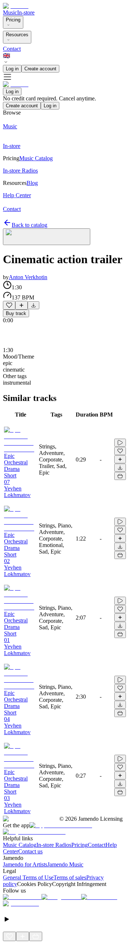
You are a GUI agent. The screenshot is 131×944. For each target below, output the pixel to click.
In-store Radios (53, 845)
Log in (12, 68)
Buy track (16, 313)
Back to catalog (29, 225)
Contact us (30, 851)
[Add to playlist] (21, 305)
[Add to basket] (120, 476)
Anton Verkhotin (28, 277)
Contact (12, 49)
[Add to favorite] (9, 305)
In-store (26, 12)
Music (10, 12)
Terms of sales (69, 877)
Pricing (13, 19)
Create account (40, 68)
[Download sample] (33, 305)
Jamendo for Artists (25, 864)
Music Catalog (19, 845)
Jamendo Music (65, 864)
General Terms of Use (28, 877)
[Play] (46, 236)
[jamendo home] (15, 6)
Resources (17, 34)
